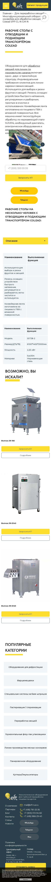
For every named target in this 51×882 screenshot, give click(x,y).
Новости (9, 823)
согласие (26, 870)
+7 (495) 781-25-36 (31, 809)
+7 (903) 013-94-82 (33, 813)
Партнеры (10, 809)
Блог (7, 813)
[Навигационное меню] (5, 6)
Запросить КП (25, 178)
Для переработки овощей (29, 13)
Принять (25, 879)
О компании (11, 806)
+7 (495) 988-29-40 (33, 816)
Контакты (9, 816)
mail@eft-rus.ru (31, 805)
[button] (25, 867)
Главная (7, 13)
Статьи (8, 820)
